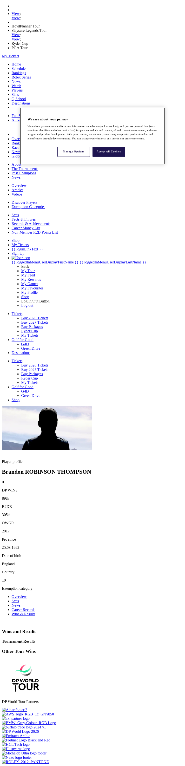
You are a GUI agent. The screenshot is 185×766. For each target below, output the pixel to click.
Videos (17, 194)
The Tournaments (25, 169)
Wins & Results (23, 614)
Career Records (23, 610)
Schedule (19, 68)
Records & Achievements (31, 224)
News (16, 81)
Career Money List (26, 228)
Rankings (19, 73)
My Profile (29, 292)
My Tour (28, 271)
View (16, 14)
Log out (27, 305)
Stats (15, 94)
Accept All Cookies (109, 151)
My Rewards (31, 279)
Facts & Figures (24, 219)
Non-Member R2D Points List (35, 232)
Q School (19, 99)
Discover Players (24, 202)
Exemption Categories (28, 207)
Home (16, 64)
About (16, 164)
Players (17, 90)
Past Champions (24, 173)
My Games (29, 284)
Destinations (21, 103)
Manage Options (73, 151)
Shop (25, 297)
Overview (19, 139)
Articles (17, 190)
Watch (16, 86)
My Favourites (32, 288)
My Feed (28, 275)
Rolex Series (21, 77)
